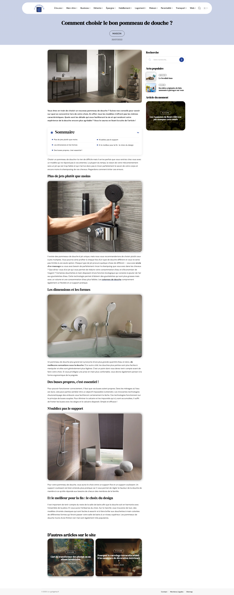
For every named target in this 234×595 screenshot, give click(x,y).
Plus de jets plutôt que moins (65, 139)
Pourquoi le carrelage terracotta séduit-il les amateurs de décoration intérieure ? (119, 558)
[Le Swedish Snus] (151, 76)
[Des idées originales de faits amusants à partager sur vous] (151, 87)
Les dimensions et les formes (65, 145)
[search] (199, 8)
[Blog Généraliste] (39, 8)
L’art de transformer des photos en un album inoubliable (71, 558)
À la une (70, 552)
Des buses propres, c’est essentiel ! (68, 150)
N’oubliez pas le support (108, 140)
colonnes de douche (111, 279)
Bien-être (163, 75)
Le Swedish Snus (166, 78)
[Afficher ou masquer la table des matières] (106, 132)
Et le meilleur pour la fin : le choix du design (116, 145)
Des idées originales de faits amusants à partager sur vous (171, 89)
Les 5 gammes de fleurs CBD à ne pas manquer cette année (165, 118)
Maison (116, 33)
